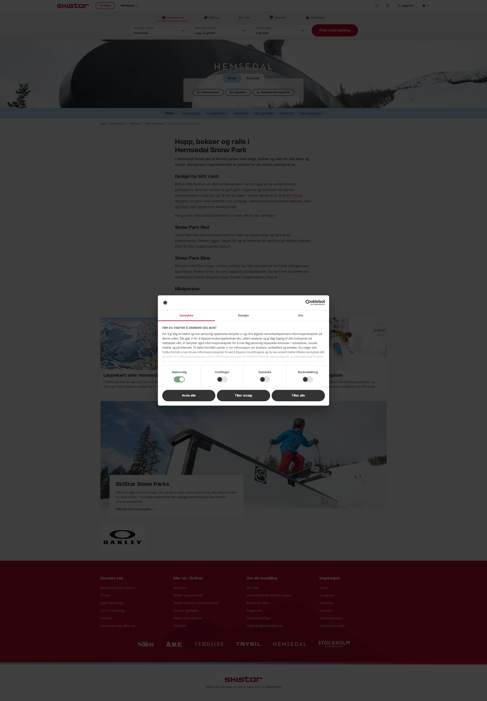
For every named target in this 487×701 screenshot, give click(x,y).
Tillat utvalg (243, 395)
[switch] (222, 379)
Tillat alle (298, 395)
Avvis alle (189, 395)
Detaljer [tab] (243, 315)
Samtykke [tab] (186, 315)
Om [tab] (300, 315)
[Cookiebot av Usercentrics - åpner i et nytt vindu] (308, 302)
